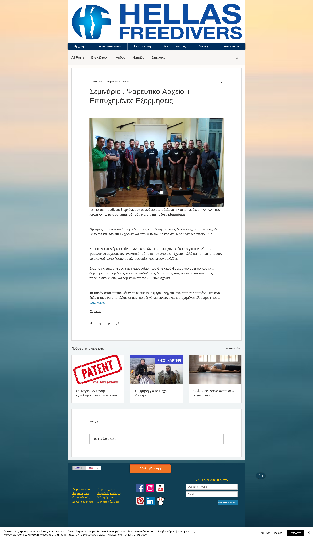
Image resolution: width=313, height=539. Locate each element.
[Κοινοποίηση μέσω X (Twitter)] (100, 323)
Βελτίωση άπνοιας (108, 501)
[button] (108, 46)
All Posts (77, 57)
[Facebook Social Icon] (140, 488)
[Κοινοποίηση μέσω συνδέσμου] (118, 323)
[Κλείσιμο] (308, 533)
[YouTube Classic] (160, 488)
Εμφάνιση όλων (233, 347)
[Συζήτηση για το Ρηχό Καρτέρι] (156, 369)
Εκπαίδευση (100, 57)
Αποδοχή (296, 533)
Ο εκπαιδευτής (80, 497)
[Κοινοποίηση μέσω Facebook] (91, 323)
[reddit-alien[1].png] (160, 501)
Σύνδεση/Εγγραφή (150, 468)
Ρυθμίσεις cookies (271, 533)
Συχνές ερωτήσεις (82, 501)
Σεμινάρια (158, 57)
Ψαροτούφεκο (80, 493)
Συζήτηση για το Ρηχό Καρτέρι (151, 393)
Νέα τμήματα (105, 497)
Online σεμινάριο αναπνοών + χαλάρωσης (213, 393)
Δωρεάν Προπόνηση (109, 493)
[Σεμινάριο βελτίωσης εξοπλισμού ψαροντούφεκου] (98, 369)
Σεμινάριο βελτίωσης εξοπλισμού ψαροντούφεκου (96, 393)
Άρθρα (120, 57)
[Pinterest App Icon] (140, 501)
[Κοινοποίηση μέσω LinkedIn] (109, 323)
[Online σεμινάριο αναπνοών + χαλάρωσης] (215, 369)
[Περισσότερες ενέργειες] (221, 81)
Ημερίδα (138, 57)
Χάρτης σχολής (106, 489)
